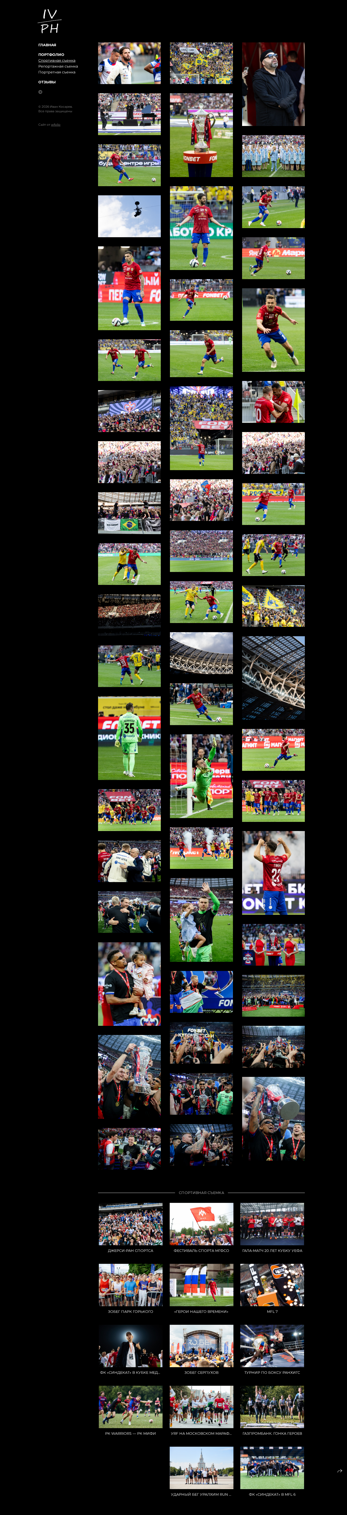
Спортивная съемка (56, 60)
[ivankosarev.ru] (50, 21)
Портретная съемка (56, 72)
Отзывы (47, 82)
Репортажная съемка (58, 66)
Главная (47, 45)
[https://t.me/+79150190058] (40, 92)
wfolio (55, 124)
